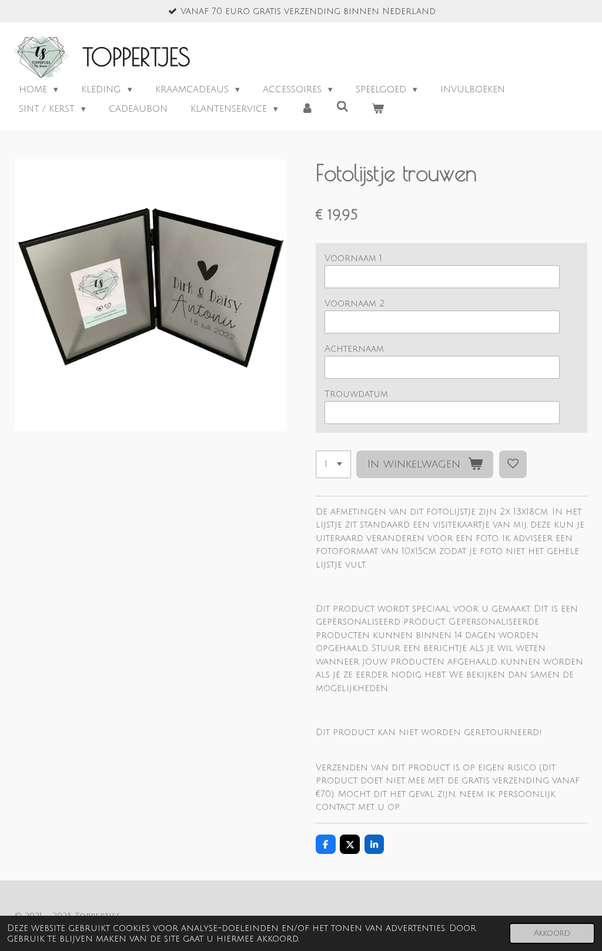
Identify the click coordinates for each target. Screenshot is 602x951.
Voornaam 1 (353, 258)
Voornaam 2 (355, 303)
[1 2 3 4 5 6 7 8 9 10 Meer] (333, 464)
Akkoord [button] (552, 933)
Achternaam (354, 348)
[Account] (307, 109)
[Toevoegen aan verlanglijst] (513, 464)
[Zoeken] (342, 107)
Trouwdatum (356, 394)
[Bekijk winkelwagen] (377, 109)
